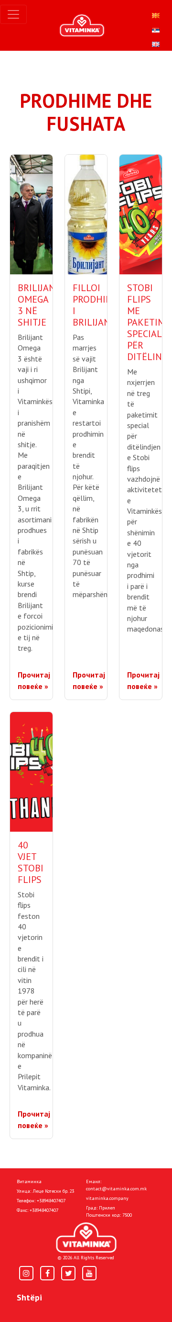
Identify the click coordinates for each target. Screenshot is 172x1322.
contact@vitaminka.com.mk (116, 1189)
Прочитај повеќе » (34, 680)
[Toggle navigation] (13, 14)
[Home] (86, 1237)
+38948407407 (51, 1201)
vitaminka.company (107, 1198)
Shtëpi (29, 1297)
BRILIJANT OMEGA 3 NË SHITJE (39, 305)
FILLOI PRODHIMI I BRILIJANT (94, 305)
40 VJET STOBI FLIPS (30, 862)
